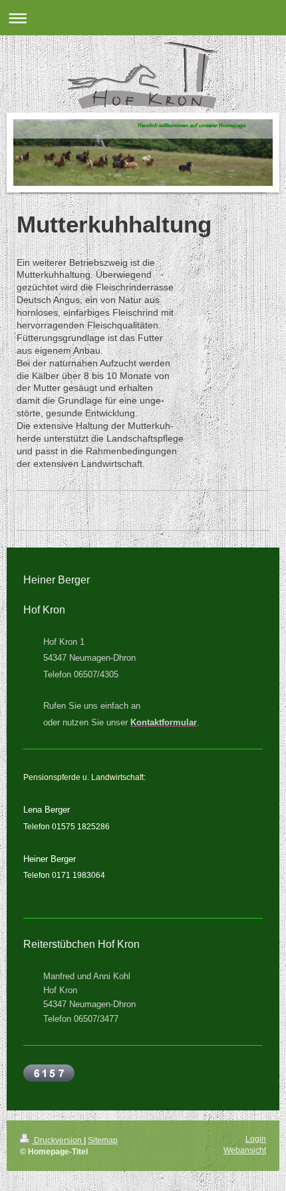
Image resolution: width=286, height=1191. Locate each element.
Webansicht (244, 1150)
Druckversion (58, 1140)
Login (255, 1139)
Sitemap (103, 1140)
